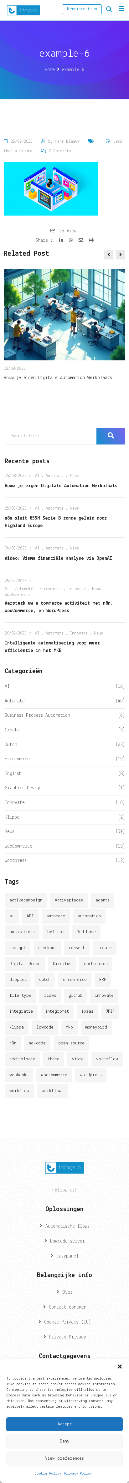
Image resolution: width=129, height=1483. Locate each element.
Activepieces (69, 900)
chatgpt (17, 948)
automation (89, 916)
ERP (102, 979)
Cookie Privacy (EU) (67, 1322)
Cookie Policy (47, 1474)
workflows (53, 1091)
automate (55, 916)
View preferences (64, 1458)
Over (67, 1292)
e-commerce (75, 979)
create (104, 948)
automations (22, 932)
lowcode (45, 1027)
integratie (21, 1011)
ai (11, 916)
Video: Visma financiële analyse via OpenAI (58, 558)
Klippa (12, 817)
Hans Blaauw (67, 141)
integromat (57, 1011)
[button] (119, 1366)
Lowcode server (67, 1241)
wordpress (91, 1075)
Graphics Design (23, 788)
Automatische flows (67, 1226)
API (30, 916)
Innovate (77, 589)
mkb (69, 1027)
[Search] (108, 9)
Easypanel (67, 1256)
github (75, 995)
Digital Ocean (24, 964)
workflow (19, 1091)
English (13, 773)
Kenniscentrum (82, 9)
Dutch (11, 744)
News (74, 475)
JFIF (110, 1011)
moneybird (96, 1027)
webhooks (18, 1075)
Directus (62, 964)
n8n (12, 1043)
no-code (37, 1043)
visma (78, 1059)
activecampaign (25, 900)
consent (77, 948)
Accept (65, 1424)
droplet (18, 979)
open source (71, 1043)
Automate (55, 475)
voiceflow (107, 1059)
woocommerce (54, 1075)
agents (102, 900)
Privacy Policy (78, 1474)
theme (53, 1059)
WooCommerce (17, 594)
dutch (44, 979)
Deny (65, 1441)
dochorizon (96, 964)
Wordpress (16, 860)
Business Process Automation (37, 715)
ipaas (87, 1011)
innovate (104, 995)
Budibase (86, 932)
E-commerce (50, 589)
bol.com (55, 932)
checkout (47, 948)
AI (37, 475)
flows (50, 995)
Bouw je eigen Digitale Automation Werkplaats (58, 377)
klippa (16, 1027)
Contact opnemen (67, 1307)
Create (12, 730)
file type (20, 995)
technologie (22, 1059)
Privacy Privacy (67, 1337)
